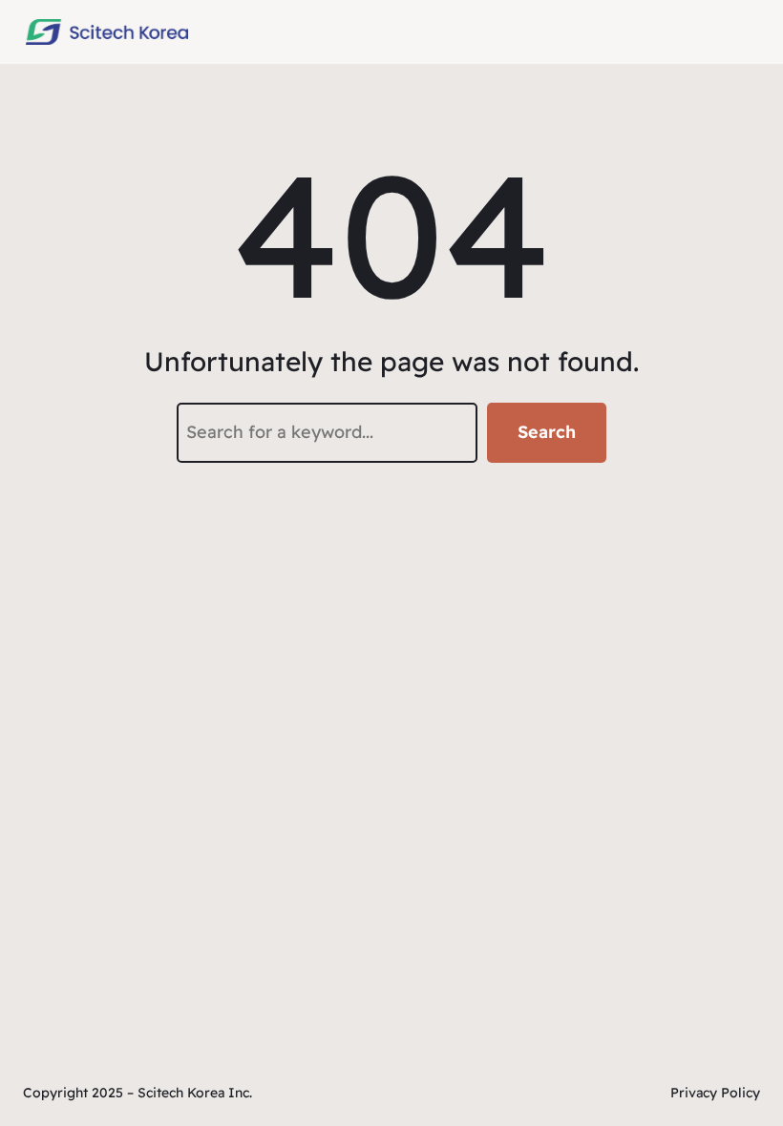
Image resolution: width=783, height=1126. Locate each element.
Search (547, 432)
